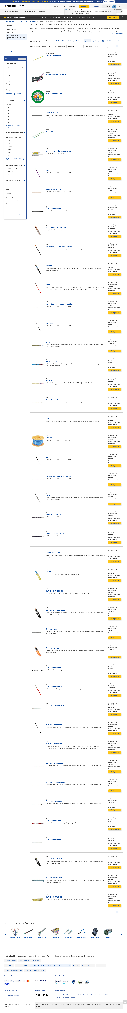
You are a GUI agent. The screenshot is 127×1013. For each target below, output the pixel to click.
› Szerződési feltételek (68, 995)
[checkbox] (15, 75)
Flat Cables (10, 48)
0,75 (9, 87)
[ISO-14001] (66, 982)
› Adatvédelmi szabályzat (80, 995)
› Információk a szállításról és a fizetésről (65, 997)
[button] (109, 1)
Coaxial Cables (101, 966)
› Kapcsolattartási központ (104, 995)
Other (9, 174)
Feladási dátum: (88, 46)
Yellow (9, 149)
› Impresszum (58, 995)
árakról (80, 41)
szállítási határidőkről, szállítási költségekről (65, 41)
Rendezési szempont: (60, 46)
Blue (9, 155)
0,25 (9, 81)
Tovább (122, 46)
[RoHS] (80, 982)
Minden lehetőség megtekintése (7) (14, 215)
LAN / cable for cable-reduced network (35, 970)
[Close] (114, 9)
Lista (88, 41)
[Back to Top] (125, 1002)
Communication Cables (88, 966)
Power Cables (10, 42)
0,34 (9, 84)
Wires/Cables (33, 21)
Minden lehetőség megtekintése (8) (14, 159)
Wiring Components (22, 21)
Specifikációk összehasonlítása (112, 41)
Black (9, 140)
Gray (9, 143)
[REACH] (87, 982)
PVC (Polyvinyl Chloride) (13, 169)
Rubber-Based (11, 172)
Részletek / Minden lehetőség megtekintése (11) (13, 126)
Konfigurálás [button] (115, 64)
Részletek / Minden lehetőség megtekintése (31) (13, 93)
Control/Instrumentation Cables (14, 970)
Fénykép (97, 41)
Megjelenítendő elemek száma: (38, 46)
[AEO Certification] (73, 982)
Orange (10, 146)
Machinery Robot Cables (13, 45)
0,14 (9, 78)
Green (9, 152)
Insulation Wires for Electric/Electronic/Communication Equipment (17, 37)
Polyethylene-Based (13, 184)
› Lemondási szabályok (92, 995)
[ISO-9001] (58, 982)
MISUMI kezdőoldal (9, 21)
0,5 (9, 75)
